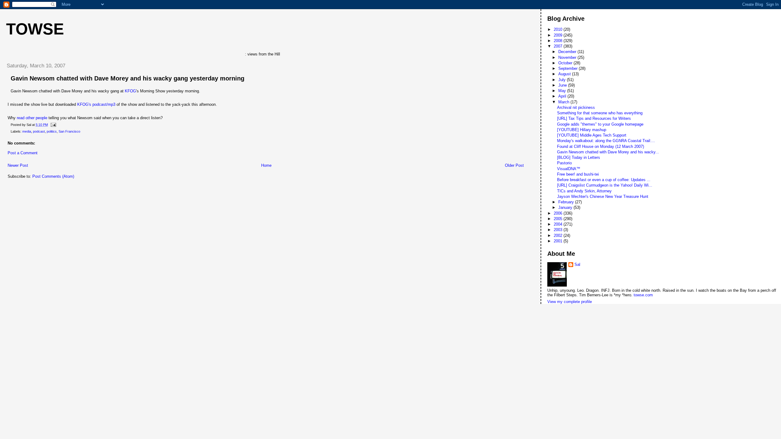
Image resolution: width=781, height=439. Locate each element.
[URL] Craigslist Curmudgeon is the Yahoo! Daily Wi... (604, 185)
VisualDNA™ (568, 168)
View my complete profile (569, 301)
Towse (35, 29)
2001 (558, 241)
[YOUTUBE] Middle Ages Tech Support (591, 135)
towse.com (643, 295)
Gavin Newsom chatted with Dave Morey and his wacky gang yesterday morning (127, 78)
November (568, 57)
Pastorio (564, 163)
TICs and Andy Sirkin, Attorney (584, 191)
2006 (558, 213)
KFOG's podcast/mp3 (96, 104)
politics (52, 131)
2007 (558, 46)
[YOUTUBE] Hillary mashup (581, 129)
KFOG (130, 91)
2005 (558, 218)
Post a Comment (23, 153)
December (568, 51)
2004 (558, 224)
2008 (558, 40)
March (564, 102)
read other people (32, 118)
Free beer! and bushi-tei (578, 174)
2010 (558, 29)
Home (266, 165)
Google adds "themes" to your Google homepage (600, 124)
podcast (39, 131)
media (26, 131)
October (566, 63)
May (562, 90)
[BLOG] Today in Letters (578, 157)
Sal (577, 264)
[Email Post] (52, 125)
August (565, 74)
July (562, 79)
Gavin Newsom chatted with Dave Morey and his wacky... (608, 152)
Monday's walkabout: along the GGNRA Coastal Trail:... (606, 140)
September (568, 68)
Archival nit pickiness (576, 107)
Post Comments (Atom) (53, 176)
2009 (558, 35)
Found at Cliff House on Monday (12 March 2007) (600, 146)
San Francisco (69, 131)
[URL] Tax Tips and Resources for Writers (594, 118)
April (562, 96)
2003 (558, 229)
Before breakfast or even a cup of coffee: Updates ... (603, 179)
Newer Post (18, 165)
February (566, 202)
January (566, 207)
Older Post (514, 165)
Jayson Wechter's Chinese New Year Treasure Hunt (602, 196)
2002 (558, 235)
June (563, 85)
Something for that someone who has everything (599, 113)
